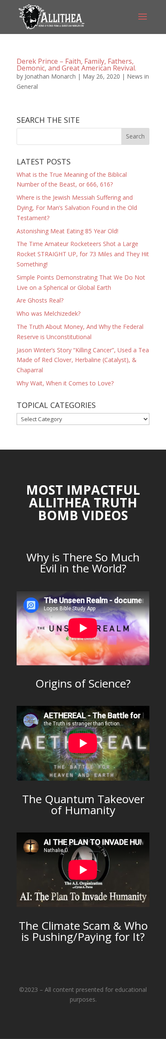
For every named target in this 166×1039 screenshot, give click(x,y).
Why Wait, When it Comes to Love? (65, 383)
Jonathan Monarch (50, 76)
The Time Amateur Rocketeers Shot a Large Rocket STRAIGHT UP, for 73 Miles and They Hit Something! (83, 254)
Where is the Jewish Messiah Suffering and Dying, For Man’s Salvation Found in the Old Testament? (77, 207)
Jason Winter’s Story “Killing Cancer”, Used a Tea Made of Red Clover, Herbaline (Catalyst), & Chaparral (83, 360)
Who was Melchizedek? (48, 313)
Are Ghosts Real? (40, 300)
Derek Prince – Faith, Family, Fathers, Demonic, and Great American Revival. (76, 65)
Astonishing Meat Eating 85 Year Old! (67, 231)
